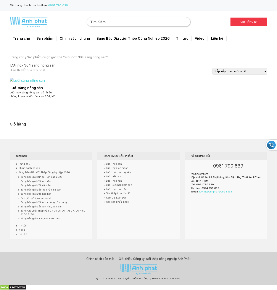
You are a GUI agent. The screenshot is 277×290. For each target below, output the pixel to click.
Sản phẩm (45, 38)
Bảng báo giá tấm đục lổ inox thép (40, 218)
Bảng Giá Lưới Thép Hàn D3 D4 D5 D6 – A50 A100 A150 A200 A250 (53, 212)
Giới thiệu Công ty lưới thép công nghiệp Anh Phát (155, 259)
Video (200, 38)
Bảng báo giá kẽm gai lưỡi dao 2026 (42, 177)
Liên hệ (217, 38)
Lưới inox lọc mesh (117, 168)
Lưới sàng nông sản (26, 88)
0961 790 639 (58, 5)
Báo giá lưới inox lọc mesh (36, 198)
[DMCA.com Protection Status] (13, 287)
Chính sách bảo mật (100, 259)
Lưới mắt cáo (113, 176)
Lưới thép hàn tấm (116, 189)
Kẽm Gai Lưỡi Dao (116, 197)
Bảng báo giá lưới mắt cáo (36, 185)
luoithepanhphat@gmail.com (215, 191)
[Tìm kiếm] (183, 21)
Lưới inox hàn (114, 180)
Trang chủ (21, 38)
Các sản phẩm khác (117, 201)
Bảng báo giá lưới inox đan (36, 181)
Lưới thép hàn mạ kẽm (119, 172)
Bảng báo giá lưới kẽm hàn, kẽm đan (41, 206)
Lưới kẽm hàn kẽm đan (119, 185)
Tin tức (182, 38)
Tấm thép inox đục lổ (118, 193)
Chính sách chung (75, 38)
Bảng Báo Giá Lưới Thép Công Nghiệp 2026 (133, 38)
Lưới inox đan (114, 164)
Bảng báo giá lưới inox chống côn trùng (44, 202)
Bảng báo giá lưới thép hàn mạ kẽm (41, 189)
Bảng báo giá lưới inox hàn (36, 193)
